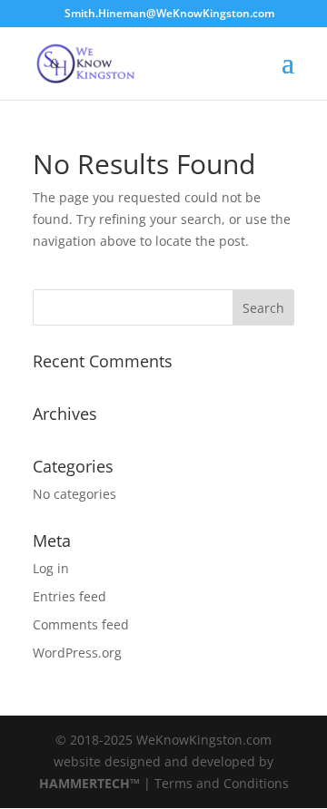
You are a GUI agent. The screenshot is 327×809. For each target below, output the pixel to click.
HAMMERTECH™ (89, 783)
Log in (51, 568)
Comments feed (81, 624)
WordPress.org (77, 652)
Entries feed (69, 596)
